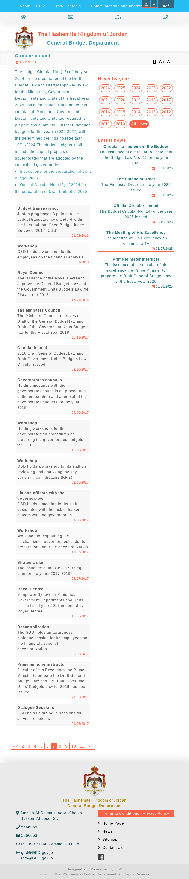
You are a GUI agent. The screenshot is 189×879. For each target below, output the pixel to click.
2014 (136, 112)
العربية (166, 4)
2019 (136, 100)
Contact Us (112, 847)
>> (90, 746)
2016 (105, 112)
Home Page (112, 823)
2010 (120, 124)
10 (73, 746)
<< (15, 746)
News (107, 831)
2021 (105, 100)
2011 (105, 124)
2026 (105, 88)
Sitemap (109, 839)
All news (139, 124)
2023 (151, 88)
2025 (120, 88)
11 (82, 746)
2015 (120, 112)
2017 (166, 100)
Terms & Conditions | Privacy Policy (136, 813)
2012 (166, 112)
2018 (151, 100)
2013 (151, 112)
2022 (166, 88)
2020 (120, 100)
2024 (136, 88)
